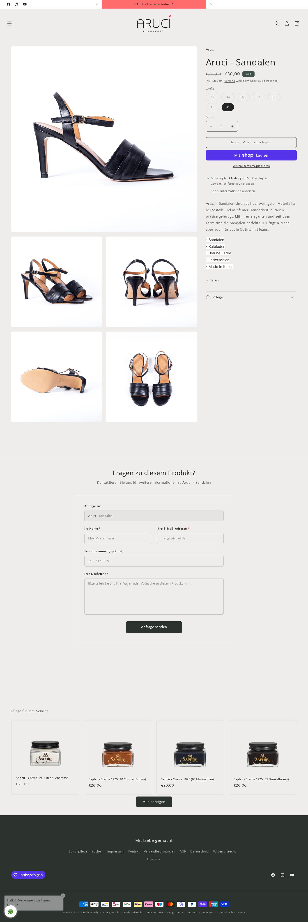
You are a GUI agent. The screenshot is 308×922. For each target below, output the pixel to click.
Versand (229, 80)
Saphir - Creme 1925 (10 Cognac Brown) (117, 779)
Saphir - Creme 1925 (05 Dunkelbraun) (261, 779)
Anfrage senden (154, 627)
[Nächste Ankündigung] (211, 4)
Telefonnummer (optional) (104, 551)
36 (230, 98)
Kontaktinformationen (232, 912)
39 (276, 98)
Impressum (115, 851)
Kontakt (134, 851)
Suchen (97, 851)
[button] (9, 23)
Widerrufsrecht (224, 851)
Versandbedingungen (159, 851)
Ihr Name (92, 529)
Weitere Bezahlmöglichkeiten (251, 166)
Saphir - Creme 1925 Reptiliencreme (42, 778)
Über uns (154, 859)
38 (261, 98)
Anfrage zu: (92, 506)
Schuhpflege (78, 851)
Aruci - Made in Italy (86, 912)
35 (215, 98)
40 (215, 108)
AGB (183, 851)
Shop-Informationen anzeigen (233, 191)
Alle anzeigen (154, 802)
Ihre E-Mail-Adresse (173, 529)
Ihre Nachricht (96, 574)
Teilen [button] (214, 280)
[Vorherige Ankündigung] (97, 4)
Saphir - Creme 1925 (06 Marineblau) (187, 779)
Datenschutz (199, 851)
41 (227, 107)
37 (245, 98)
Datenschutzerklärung (160, 912)
